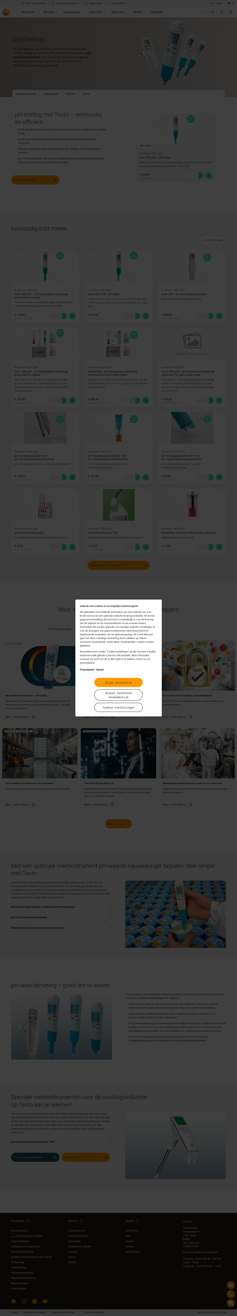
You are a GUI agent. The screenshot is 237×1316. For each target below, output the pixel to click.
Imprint (100, 669)
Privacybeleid (87, 669)
